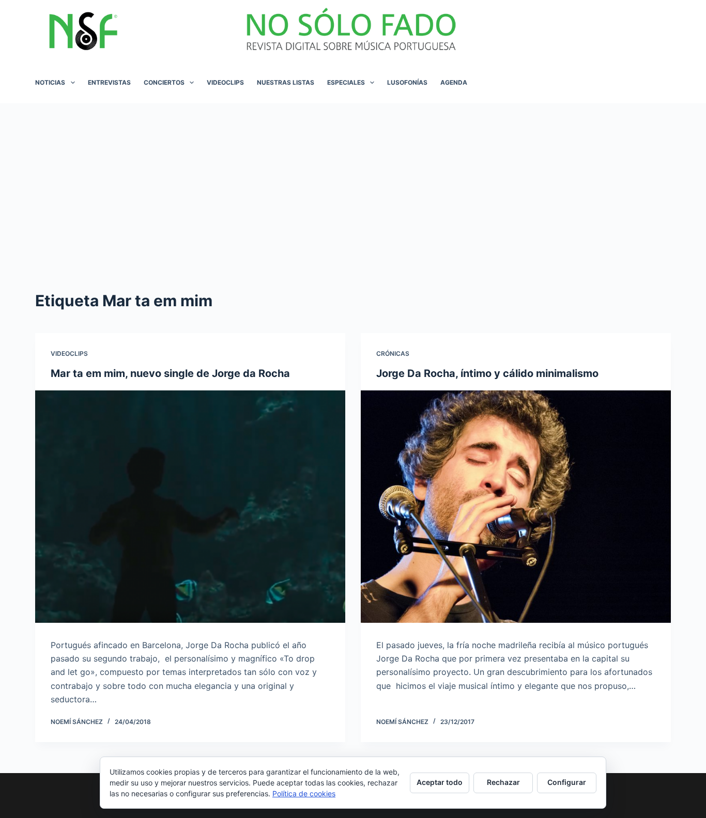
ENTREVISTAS (109, 82)
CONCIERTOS (164, 82)
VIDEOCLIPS (225, 82)
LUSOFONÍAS (407, 82)
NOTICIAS (50, 82)
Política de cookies (303, 793)
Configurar (566, 782)
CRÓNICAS (392, 353)
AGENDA (453, 82)
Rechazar (503, 782)
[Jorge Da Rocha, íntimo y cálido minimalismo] (516, 506)
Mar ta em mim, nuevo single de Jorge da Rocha (170, 373)
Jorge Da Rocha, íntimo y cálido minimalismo (487, 373)
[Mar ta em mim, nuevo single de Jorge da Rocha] (190, 506)
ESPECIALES (346, 82)
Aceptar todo (440, 782)
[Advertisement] (353, 180)
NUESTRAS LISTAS (285, 82)
